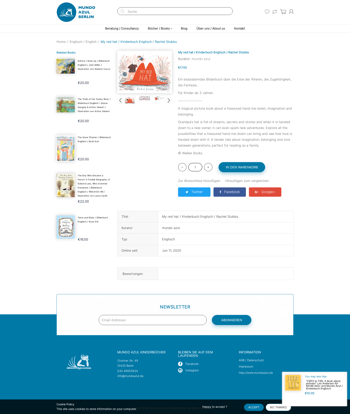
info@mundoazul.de (130, 376)
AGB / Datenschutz (251, 360)
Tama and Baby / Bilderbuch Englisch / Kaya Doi (93, 219)
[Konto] (291, 11)
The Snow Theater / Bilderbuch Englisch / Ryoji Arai (94, 139)
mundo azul (201, 59)
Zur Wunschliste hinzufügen (199, 181)
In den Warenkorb (242, 167)
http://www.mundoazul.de (256, 372)
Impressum (246, 366)
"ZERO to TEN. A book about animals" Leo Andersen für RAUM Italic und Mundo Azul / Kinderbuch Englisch (324, 384)
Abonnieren (231, 320)
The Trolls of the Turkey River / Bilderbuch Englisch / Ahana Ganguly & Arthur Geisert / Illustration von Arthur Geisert (94, 105)
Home (61, 42)
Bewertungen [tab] (133, 274)
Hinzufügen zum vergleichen (247, 181)
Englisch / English (83, 42)
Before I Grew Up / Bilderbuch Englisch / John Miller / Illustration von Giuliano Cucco (94, 65)
